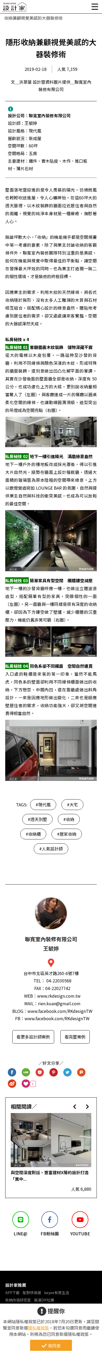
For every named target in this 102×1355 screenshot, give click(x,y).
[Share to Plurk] (81, 1072)
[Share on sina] (12, 1083)
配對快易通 (32, 1292)
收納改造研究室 (18, 1300)
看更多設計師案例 (33, 1037)
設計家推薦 (15, 1285)
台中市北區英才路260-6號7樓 (51, 973)
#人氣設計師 (51, 848)
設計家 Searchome (14, 8)
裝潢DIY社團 (44, 1300)
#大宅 (72, 804)
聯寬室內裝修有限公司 (50, 115)
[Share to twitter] (67, 1072)
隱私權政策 (38, 1328)
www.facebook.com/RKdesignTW (59, 1011)
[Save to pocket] (40, 1072)
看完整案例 (75, 1037)
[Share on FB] (12, 1072)
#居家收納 (66, 834)
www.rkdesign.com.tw (59, 996)
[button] (74, 1106)
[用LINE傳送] (26, 1072)
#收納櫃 (33, 834)
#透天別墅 (37, 819)
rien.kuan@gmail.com (59, 1003)
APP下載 (12, 1292)
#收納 (68, 819)
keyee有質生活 (56, 1292)
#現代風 (43, 804)
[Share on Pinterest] (53, 1072)
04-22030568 (58, 980)
